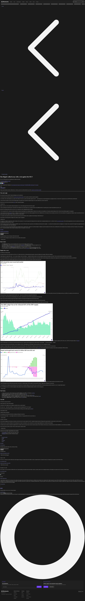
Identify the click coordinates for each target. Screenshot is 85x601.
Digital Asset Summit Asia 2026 (4, 453)
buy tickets (1, 461)
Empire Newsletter (4, 174)
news (3, 90)
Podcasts (15, 592)
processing (27, 248)
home (3, 6)
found (40, 396)
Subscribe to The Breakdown (4, 231)
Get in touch (51, 586)
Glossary (27, 598)
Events (15, 595)
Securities (3, 440)
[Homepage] (4, 1)
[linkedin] (81, 591)
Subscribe (39, 586)
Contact (23, 595)
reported (33, 395)
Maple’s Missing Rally (3, 478)
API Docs (27, 592)
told (22, 397)
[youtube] (79, 591)
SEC (14, 202)
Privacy (27, 595)
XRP (3, 441)
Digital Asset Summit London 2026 (5, 463)
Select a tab (2, 493)
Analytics (15, 598)
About (22, 592)
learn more (4, 461)
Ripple (3, 438)
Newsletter (1, 229)
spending (39, 347)
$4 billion (31, 408)
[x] (83, 591)
